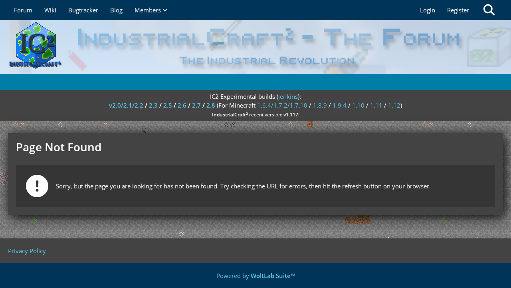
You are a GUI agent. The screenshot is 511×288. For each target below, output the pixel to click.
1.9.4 (340, 105)
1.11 (376, 105)
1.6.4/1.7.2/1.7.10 (282, 105)
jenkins (288, 96)
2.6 (182, 105)
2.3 (153, 105)
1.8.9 (320, 105)
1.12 (394, 105)
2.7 (196, 105)
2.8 (210, 105)
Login (427, 10)
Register (458, 10)
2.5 (167, 105)
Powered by (255, 276)
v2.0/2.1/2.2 (126, 105)
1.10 (358, 105)
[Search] (489, 10)
